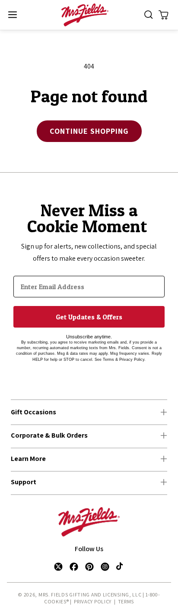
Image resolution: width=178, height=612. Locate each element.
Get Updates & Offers (89, 316)
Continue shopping (89, 131)
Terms (126, 601)
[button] (12, 15)
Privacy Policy (92, 601)
